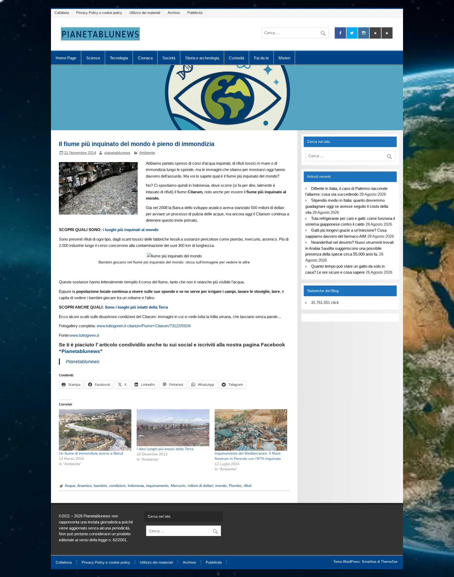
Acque (70, 486)
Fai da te (261, 58)
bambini (100, 486)
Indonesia (136, 486)
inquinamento (157, 486)
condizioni (117, 486)
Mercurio (178, 486)
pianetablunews (117, 153)
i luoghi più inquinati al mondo (130, 229)
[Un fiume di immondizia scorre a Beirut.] (95, 430)
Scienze (93, 58)
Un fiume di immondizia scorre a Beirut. (91, 453)
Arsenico (84, 486)
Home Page (66, 58)
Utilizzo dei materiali (145, 13)
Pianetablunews (80, 351)
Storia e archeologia (202, 58)
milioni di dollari (200, 486)
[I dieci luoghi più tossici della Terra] (173, 427)
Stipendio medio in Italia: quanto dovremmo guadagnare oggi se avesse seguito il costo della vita (346, 206)
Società (168, 58)
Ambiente (147, 153)
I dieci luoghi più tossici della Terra (165, 449)
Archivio (174, 13)
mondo (221, 486)
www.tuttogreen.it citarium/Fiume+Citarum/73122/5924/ (144, 326)
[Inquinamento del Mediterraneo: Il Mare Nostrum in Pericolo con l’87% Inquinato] (251, 430)
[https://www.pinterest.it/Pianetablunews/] (375, 33)
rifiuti (247, 486)
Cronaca (145, 58)
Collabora (62, 13)
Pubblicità (194, 13)
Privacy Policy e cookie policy (99, 13)
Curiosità (236, 58)
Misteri (284, 58)
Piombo (235, 486)
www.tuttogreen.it (84, 335)
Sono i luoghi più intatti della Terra (136, 307)
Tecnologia (119, 58)
